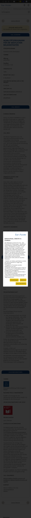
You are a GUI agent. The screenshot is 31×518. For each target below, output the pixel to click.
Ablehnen (23, 280)
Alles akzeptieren (21, 283)
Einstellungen (14, 280)
